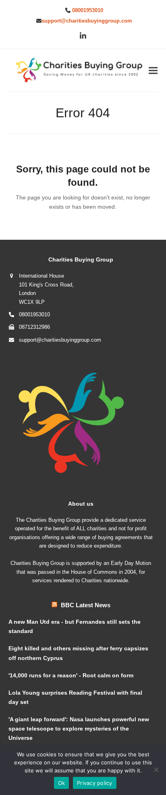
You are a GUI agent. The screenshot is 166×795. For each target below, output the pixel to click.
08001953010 (87, 10)
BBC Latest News (85, 605)
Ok (61, 783)
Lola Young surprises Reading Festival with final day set (75, 697)
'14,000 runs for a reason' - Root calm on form (70, 675)
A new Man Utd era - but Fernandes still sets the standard (74, 626)
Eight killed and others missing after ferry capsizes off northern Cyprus (78, 653)
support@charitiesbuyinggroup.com (87, 21)
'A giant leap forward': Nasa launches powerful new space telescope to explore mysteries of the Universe (78, 728)
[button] (153, 70)
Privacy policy (94, 783)
